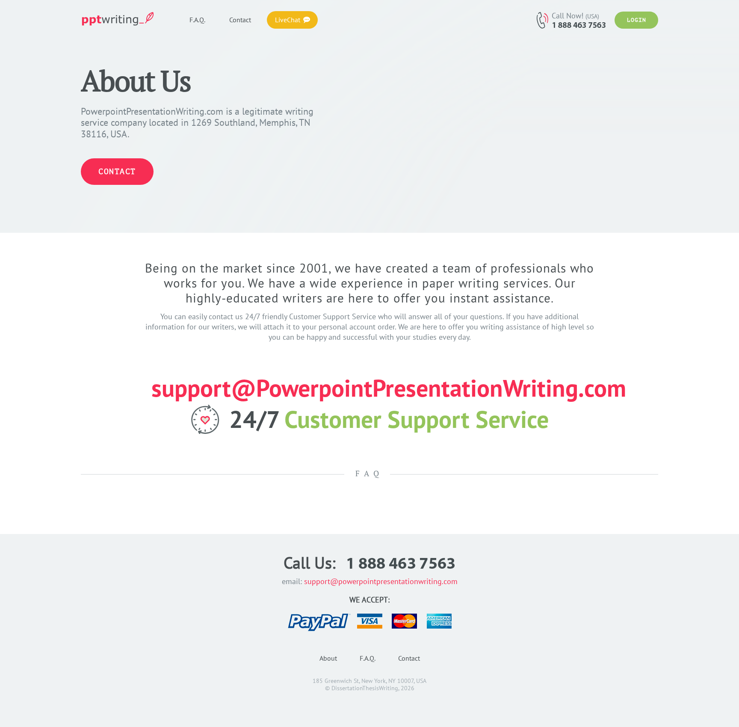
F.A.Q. (367, 658)
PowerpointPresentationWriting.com (121, 19)
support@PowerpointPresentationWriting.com (388, 387)
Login (636, 20)
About (328, 658)
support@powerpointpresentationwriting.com (381, 581)
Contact (117, 171)
